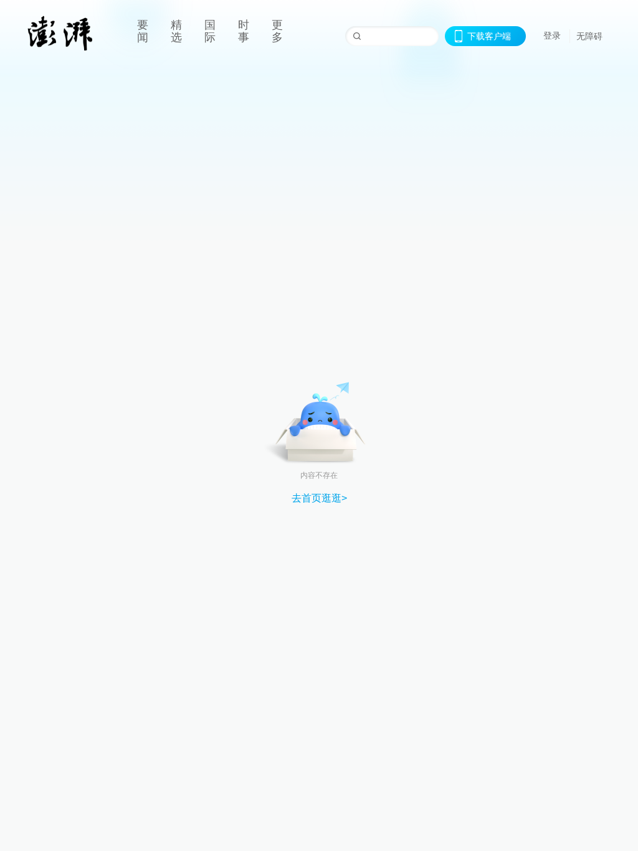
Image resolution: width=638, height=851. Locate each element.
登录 (552, 35)
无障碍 (589, 36)
